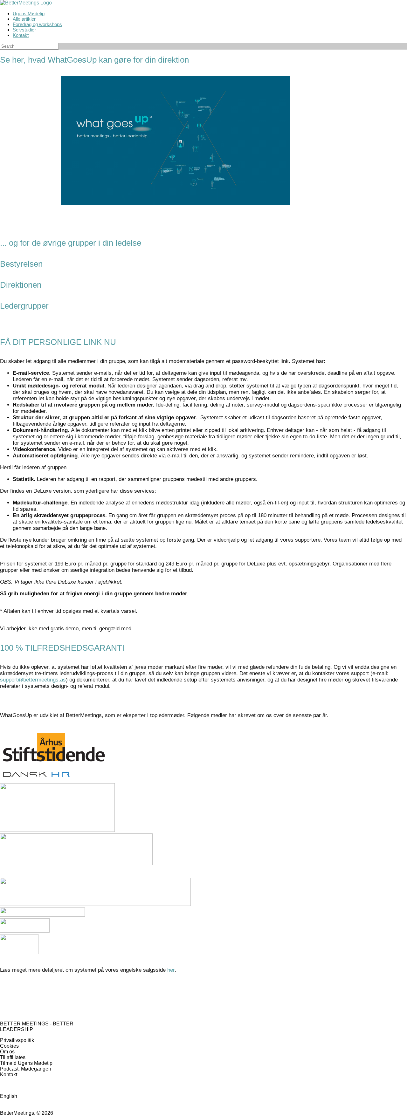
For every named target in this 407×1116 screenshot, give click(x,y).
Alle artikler (24, 19)
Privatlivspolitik (17, 1040)
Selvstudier (24, 29)
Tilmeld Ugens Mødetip (26, 1063)
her (171, 970)
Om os (7, 1051)
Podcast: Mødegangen (25, 1068)
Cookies (9, 1046)
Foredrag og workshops (37, 24)
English (8, 1096)
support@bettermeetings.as (33, 680)
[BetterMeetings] (26, 2)
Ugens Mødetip (29, 13)
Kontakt (21, 35)
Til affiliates (12, 1057)
